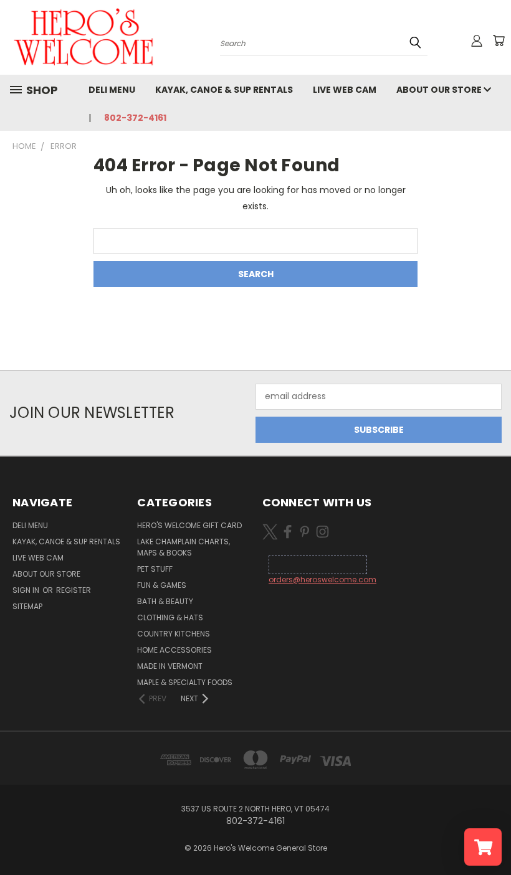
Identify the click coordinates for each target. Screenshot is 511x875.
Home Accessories (174, 650)
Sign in (26, 590)
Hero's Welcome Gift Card (189, 525)
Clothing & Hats (170, 617)
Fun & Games (161, 585)
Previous (492, 836)
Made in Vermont (170, 666)
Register (73, 590)
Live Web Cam (344, 89)
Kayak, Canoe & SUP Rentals (224, 89)
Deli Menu (111, 89)
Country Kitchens (173, 633)
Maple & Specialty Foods (184, 682)
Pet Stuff (155, 569)
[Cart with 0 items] (498, 40)
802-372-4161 (135, 117)
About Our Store (440, 89)
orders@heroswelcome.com (322, 579)
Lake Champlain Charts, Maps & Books (183, 547)
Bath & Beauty (165, 601)
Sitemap (27, 606)
